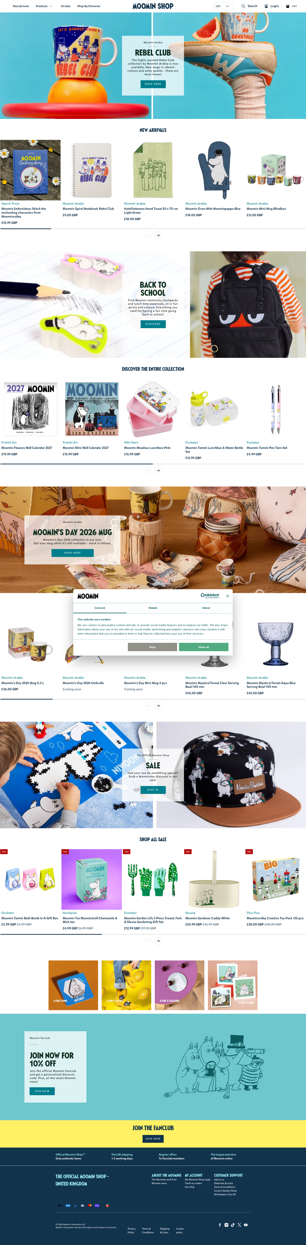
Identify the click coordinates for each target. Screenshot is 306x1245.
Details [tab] (153, 607)
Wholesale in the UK (225, 1194)
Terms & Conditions (224, 1187)
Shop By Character (88, 6)
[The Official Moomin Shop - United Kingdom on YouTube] (246, 1226)
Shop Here (153, 84)
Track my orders (193, 1183)
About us (219, 1179)
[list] (153, 184)
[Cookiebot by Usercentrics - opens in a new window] (203, 596)
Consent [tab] (100, 607)
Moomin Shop (153, 6)
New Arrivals (21, 6)
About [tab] (206, 607)
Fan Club (189, 1187)
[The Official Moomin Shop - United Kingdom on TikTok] (233, 1226)
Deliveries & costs (223, 1183)
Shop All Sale (153, 839)
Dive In (153, 789)
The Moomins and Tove (164, 1179)
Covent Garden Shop (225, 1190)
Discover (153, 324)
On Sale (65, 6)
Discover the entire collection (153, 369)
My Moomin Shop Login (198, 1179)
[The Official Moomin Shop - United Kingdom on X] (239, 1226)
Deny (152, 647)
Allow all (203, 647)
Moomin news (159, 1183)
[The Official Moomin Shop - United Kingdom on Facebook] (220, 1226)
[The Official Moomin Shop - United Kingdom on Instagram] (226, 1226)
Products (41, 6)
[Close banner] (227, 596)
